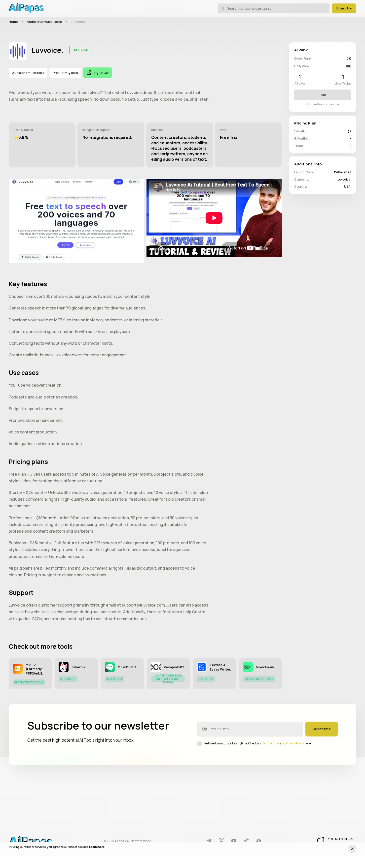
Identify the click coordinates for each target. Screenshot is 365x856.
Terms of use (270, 743)
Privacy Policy (295, 743)
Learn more (97, 847)
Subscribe (321, 729)
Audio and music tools (44, 21)
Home (13, 21)
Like (323, 94)
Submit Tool (344, 8)
